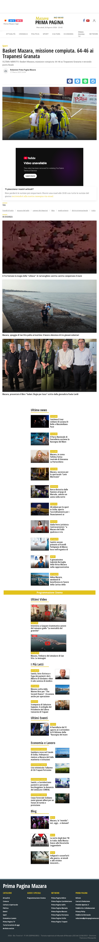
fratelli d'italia (8, 210)
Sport (46, 34)
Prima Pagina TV (9, 921)
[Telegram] (93, 81)
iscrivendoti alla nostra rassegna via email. (33, 196)
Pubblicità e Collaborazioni (85, 908)
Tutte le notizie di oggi (11, 925)
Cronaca (23, 34)
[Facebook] (84, 20)
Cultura (56, 34)
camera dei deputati (40, 210)
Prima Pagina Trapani (59, 921)
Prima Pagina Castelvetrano (61, 901)
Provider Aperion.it (82, 905)
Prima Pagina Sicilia (58, 918)
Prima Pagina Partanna (60, 915)
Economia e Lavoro (9, 918)
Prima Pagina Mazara (59, 911)
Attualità (10, 34)
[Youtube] (88, 20)
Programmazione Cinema (36, 898)
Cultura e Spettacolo (10, 905)
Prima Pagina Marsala (59, 908)
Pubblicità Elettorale (83, 915)
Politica (35, 34)
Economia (68, 34)
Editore (78, 898)
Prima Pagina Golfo (58, 905)
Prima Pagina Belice (58, 898)
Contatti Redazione (83, 901)
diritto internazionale (80, 210)
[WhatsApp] (85, 81)
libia (53, 210)
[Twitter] (77, 81)
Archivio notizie (8, 928)
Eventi (5, 911)
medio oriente (63, 210)
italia (93, 210)
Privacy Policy (80, 911)
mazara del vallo (23, 210)
